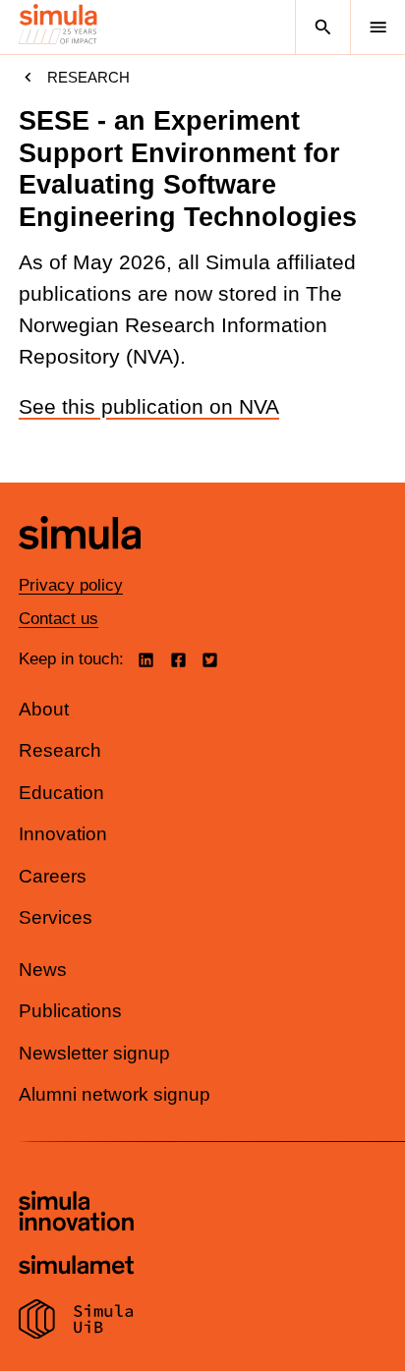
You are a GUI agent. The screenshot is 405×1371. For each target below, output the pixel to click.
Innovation (63, 834)
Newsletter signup (94, 1053)
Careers (53, 876)
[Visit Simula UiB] (76, 1321)
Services (55, 917)
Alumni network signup (114, 1094)
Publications (70, 1010)
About (44, 709)
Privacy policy (71, 585)
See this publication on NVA (149, 407)
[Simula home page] (80, 563)
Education (61, 792)
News (43, 969)
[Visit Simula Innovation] (76, 1213)
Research (88, 77)
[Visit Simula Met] (76, 1267)
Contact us (58, 618)
